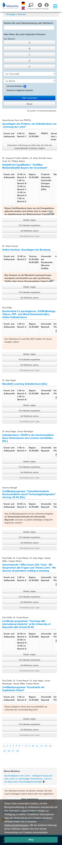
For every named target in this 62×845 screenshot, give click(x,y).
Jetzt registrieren (29, 799)
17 (13, 751)
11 (37, 746)
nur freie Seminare (23, 86)
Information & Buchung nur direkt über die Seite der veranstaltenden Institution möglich (29, 146)
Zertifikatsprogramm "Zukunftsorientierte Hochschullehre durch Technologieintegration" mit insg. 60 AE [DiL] (29, 494)
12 (41, 746)
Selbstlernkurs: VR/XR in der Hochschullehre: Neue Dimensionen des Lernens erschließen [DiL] (28, 438)
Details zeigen (29, 220)
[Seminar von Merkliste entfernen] (44, 781)
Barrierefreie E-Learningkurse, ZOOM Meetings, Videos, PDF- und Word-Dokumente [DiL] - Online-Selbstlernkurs (29, 314)
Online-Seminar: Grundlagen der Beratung (26, 249)
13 (46, 746)
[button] (49, 832)
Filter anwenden (29, 98)
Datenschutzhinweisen (16, 825)
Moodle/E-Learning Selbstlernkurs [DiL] (24, 384)
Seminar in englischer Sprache (20, 90)
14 (50, 746)
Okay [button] (31, 839)
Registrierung (38, 8)
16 (9, 751)
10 (33, 746)
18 (17, 751)
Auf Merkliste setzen (29, 231)
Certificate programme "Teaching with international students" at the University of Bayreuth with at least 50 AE (26, 624)
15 (4, 751)
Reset (29, 104)
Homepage (10, 14)
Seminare (22, 14)
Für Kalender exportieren (29, 225)
